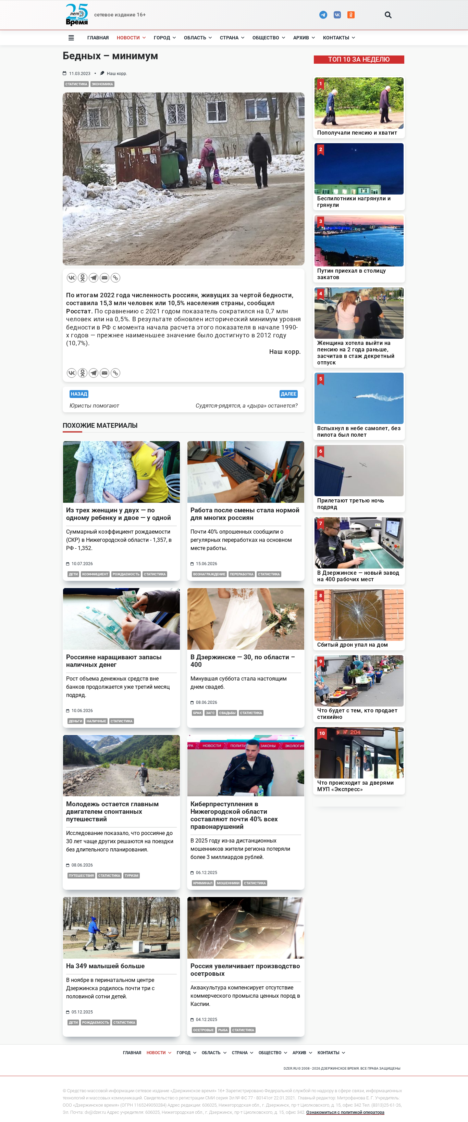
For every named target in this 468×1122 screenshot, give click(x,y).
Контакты (336, 37)
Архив (301, 37)
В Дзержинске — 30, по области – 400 (242, 661)
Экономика (102, 84)
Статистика (76, 84)
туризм (131, 875)
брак (197, 713)
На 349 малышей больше (105, 966)
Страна (229, 37)
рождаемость (126, 574)
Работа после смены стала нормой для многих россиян (244, 514)
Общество (266, 37)
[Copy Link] (115, 278)
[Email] (104, 278)
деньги (75, 721)
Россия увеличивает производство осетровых (245, 969)
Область (195, 37)
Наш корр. (117, 73)
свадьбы (227, 713)
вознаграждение (209, 574)
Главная (98, 37)
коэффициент (95, 574)
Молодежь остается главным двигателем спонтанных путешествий (112, 811)
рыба (223, 1030)
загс (210, 713)
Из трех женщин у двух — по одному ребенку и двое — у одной (118, 514)
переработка (242, 574)
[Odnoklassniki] (82, 278)
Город (162, 37)
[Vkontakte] (71, 278)
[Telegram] (93, 278)
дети (73, 574)
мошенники (228, 883)
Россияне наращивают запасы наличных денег (114, 661)
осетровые (203, 1030)
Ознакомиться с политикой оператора (345, 1112)
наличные (96, 721)
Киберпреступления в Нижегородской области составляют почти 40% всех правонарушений (234, 815)
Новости (128, 37)
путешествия (81, 875)
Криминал (202, 883)
